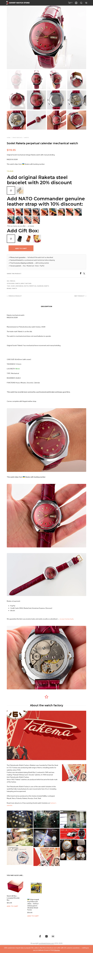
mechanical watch (22, 286)
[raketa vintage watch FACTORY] (73, 819)
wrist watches (17, 137)
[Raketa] (73, 850)
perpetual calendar (36, 286)
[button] (70, 3)
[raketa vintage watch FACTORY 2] (46, 819)
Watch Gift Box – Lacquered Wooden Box (13, 898)
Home (9, 137)
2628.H (13, 286)
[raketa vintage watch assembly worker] (20, 837)
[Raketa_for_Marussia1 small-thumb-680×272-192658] (73, 834)
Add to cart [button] (12, 906)
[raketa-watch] (46, 857)
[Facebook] (81, 274)
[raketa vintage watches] (20, 819)
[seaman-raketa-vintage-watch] (20, 856)
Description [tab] (46, 306)
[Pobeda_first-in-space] (46, 838)
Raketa (26, 137)
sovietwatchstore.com (46, 943)
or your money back (66, 619)
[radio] (11, 190)
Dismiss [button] (57, 950)
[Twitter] (84, 274)
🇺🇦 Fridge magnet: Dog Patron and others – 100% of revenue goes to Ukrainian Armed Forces (33, 905)
